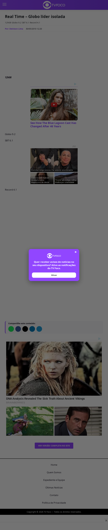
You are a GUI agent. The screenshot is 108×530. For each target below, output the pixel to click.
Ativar (54, 275)
